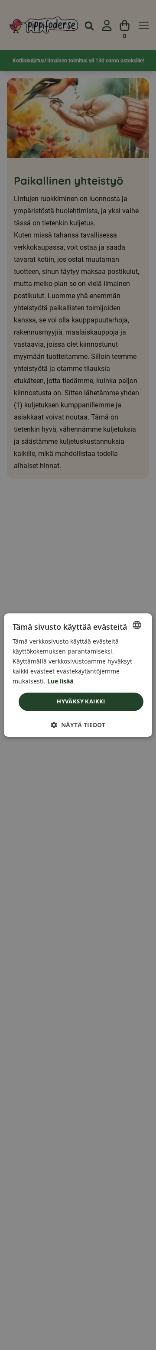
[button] (78, 724)
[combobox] (137, 625)
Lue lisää (60, 681)
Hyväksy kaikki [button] (81, 702)
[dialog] (78, 675)
